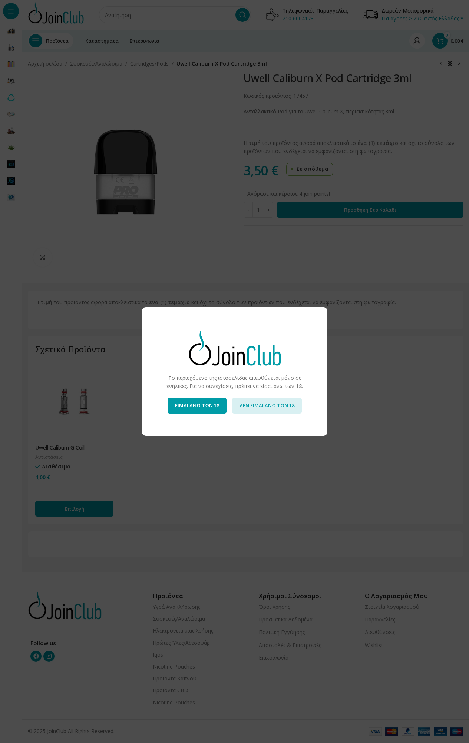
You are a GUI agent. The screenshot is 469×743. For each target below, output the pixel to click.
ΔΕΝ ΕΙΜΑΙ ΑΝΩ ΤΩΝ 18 (267, 405)
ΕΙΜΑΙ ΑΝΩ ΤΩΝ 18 (197, 405)
